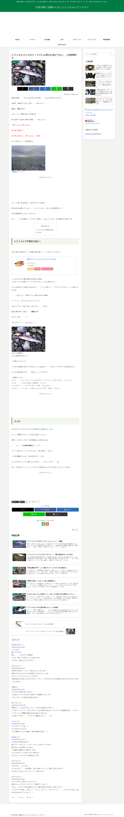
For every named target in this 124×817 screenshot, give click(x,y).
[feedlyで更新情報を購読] (43, 524)
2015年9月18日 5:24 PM (18, 723)
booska (14, 737)
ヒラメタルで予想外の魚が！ (46, 230)
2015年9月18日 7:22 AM (18, 647)
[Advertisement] (62, 24)
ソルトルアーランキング (92, 123)
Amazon (30, 268)
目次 (42, 226)
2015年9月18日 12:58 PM (18, 705)
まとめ (39, 232)
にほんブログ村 (90, 115)
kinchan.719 (16, 644)
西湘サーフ (15, 501)
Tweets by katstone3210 (93, 134)
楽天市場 (37, 268)
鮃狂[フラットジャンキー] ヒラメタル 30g (41, 259)
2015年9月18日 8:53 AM (18, 668)
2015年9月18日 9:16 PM (18, 779)
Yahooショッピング (47, 268)
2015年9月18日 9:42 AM (18, 689)
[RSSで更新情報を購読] (47, 524)
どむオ (14, 721)
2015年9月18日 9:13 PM (18, 763)
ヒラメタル (36, 501)
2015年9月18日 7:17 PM (18, 739)
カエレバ (33, 263)
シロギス (29, 501)
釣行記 (22, 501)
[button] (68, 89)
